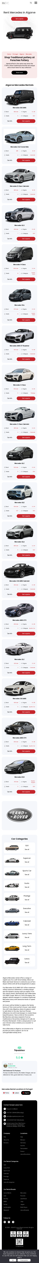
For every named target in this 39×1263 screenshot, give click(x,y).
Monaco (22, 1140)
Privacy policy (24, 1260)
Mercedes (23, 1193)
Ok (13, 1260)
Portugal (15, 54)
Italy (21, 1137)
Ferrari (5, 1204)
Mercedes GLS (19, 225)
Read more (19, 72)
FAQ (5, 1137)
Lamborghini (7, 1207)
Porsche (22, 1196)
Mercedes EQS (20, 777)
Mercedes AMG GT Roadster (19, 346)
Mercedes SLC (19, 659)
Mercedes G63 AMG (19, 108)
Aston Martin (7, 1193)
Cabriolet (27, 921)
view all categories (9, 1182)
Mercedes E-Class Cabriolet (19, 186)
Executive (27, 908)
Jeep (21, 1201)
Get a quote (26, 121)
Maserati (6, 1210)
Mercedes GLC (19, 463)
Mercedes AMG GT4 (19, 738)
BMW (5, 1201)
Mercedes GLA (19, 542)
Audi (5, 1196)
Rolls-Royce (23, 1207)
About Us (6, 1140)
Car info (9, 121)
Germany (23, 1142)
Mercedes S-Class (19, 385)
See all (27, 849)
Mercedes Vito (19, 305)
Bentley (6, 1198)
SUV (27, 845)
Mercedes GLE (19, 502)
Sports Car (27, 871)
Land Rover (23, 1198)
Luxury (26, 959)
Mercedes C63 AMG (19, 698)
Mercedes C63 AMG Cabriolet (19, 581)
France (22, 1151)
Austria (22, 1145)
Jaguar (22, 1204)
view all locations (25, 1154)
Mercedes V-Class (19, 264)
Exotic (27, 883)
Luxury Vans (27, 933)
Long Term (27, 946)
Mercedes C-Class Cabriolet (19, 424)
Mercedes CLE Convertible (20, 147)
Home (9, 54)
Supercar (27, 858)
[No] (37, 1256)
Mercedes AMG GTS (19, 620)
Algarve (22, 54)
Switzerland (23, 1148)
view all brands (24, 1210)
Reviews (6, 1142)
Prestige (27, 896)
